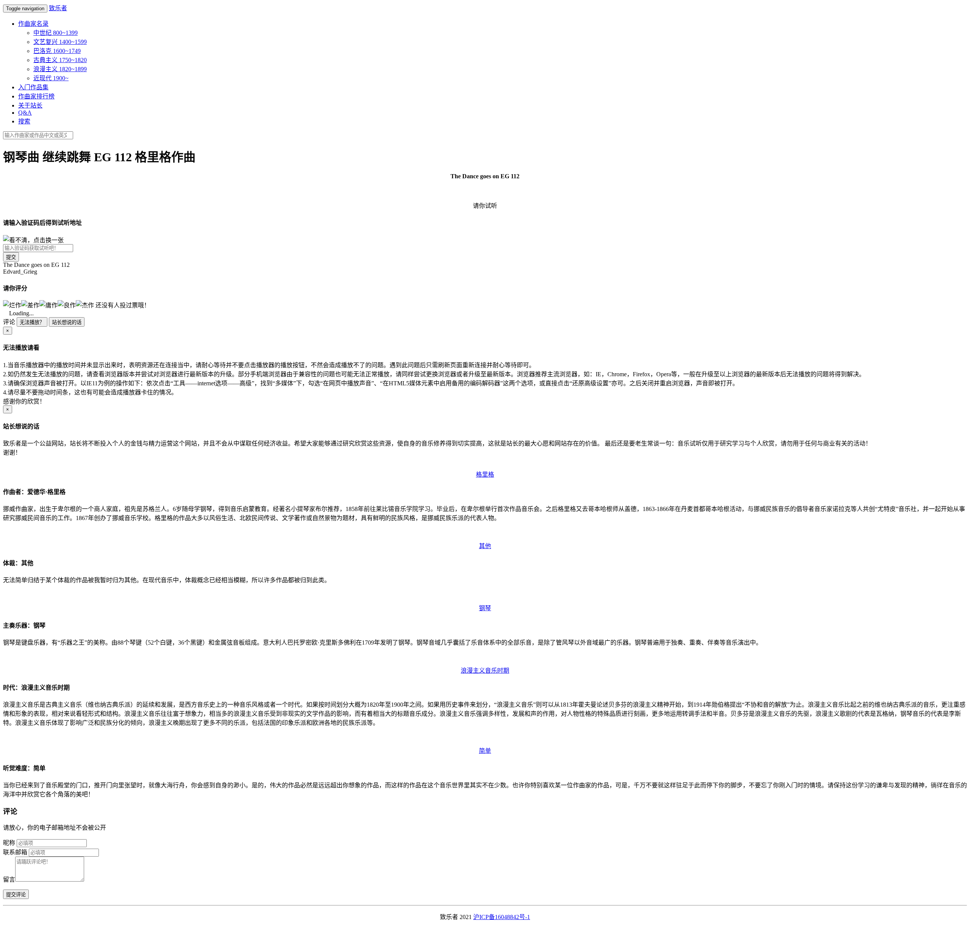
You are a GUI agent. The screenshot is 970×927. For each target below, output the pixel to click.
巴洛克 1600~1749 (57, 51)
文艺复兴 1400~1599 (60, 42)
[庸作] (48, 304)
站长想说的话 (66, 322)
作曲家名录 (33, 23)
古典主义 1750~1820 (60, 60)
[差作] (30, 304)
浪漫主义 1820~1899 (60, 69)
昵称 (9, 843)
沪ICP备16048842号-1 (501, 917)
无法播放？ (32, 322)
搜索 (24, 121)
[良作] (67, 304)
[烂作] (12, 304)
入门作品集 (33, 87)
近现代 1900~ (51, 78)
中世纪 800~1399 (55, 33)
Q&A (25, 112)
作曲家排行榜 (36, 96)
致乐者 (58, 8)
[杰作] (85, 304)
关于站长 (30, 105)
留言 (9, 879)
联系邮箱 (15, 852)
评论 (9, 322)
